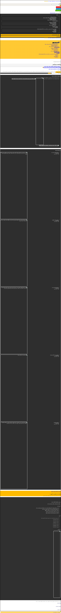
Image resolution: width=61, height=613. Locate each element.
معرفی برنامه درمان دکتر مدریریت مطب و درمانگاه (52, 510)
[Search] (60, 5)
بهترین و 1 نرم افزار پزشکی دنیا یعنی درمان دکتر (52, 511)
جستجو (60, 3)
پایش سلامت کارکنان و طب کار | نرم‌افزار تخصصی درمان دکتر (50, 509)
